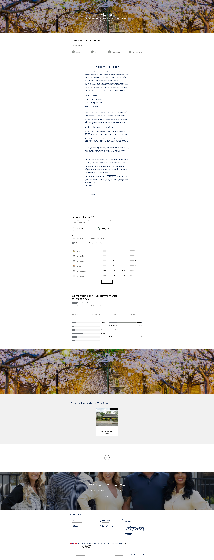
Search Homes (107, 204)
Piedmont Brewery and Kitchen (110, 138)
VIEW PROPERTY (107, 420)
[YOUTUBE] (140, 555)
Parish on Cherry (119, 134)
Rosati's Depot (80, 250)
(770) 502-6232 (105, 522)
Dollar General (79, 269)
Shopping (85, 242)
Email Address (128, 521)
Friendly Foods (79, 260)
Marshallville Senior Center (82, 274)
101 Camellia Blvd (80, 261)
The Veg (78, 265)
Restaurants (78, 242)
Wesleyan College (91, 194)
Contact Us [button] (107, 496)
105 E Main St (79, 266)
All (74, 242)
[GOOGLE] (143, 555)
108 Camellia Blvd (80, 256)
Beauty (95, 242)
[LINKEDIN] (137, 555)
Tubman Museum (118, 169)
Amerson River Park (111, 175)
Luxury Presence (80, 555)
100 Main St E (79, 251)
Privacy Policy (129, 531)
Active (90, 242)
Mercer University (91, 192)
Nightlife (100, 242)
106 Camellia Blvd (80, 276)
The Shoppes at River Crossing (115, 146)
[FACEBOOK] (131, 555)
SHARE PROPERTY (107, 423)
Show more (107, 281)
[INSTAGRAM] (134, 555)
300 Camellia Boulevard (81, 271)
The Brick (101, 141)
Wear (114, 148)
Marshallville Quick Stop (81, 255)
